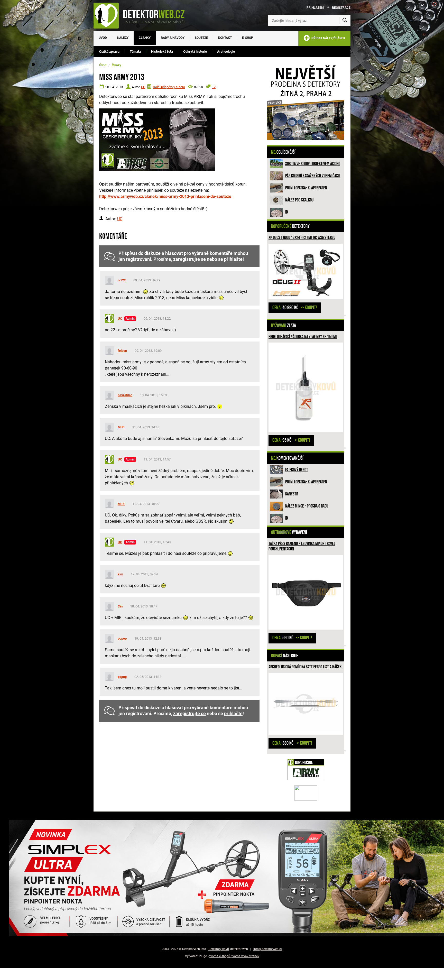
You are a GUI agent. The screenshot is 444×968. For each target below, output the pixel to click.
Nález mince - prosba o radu (306, 506)
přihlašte (233, 259)
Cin (120, 606)
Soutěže (201, 38)
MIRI (121, 427)
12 (214, 87)
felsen (122, 351)
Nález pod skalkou (299, 200)
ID (286, 212)
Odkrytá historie (195, 51)
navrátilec (125, 395)
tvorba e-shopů (219, 956)
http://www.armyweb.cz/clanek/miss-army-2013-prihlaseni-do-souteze (165, 196)
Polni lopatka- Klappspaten (306, 188)
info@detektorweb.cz (267, 949)
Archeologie (226, 51)
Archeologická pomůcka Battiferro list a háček (305, 667)
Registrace (341, 8)
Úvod (103, 38)
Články (145, 38)
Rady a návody (172, 38)
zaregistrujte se (189, 259)
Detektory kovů (218, 949)
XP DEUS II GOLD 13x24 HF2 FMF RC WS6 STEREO (302, 237)
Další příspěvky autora (169, 87)
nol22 (122, 280)
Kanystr (291, 494)
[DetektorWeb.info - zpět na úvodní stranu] (142, 15)
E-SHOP (247, 38)
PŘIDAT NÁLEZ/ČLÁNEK (327, 38)
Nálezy (122, 38)
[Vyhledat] (344, 20)
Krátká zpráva (109, 51)
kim (120, 574)
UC (143, 87)
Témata (135, 51)
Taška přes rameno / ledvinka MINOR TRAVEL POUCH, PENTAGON (302, 546)
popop (122, 638)
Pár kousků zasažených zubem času (312, 176)
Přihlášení (315, 8)
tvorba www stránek (245, 956)
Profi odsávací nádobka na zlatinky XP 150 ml (303, 336)
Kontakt (225, 38)
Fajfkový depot (296, 470)
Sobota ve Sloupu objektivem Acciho (312, 164)
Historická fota (162, 51)
